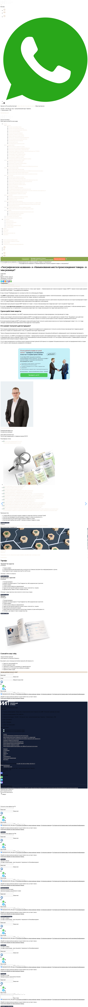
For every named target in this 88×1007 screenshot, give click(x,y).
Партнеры (6, 230)
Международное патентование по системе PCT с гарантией (25, 202)
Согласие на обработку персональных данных (28, 694)
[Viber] (9, 281)
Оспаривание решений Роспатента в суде (20, 189)
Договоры (8, 210)
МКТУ (4, 755)
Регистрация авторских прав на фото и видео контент (23, 174)
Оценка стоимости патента (16, 134)
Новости (5, 231)
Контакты (5, 234)
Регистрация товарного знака (17, 146)
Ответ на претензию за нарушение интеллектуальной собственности (27, 190)
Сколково (30, 525)
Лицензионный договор (15, 215)
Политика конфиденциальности (9, 788)
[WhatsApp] (11, 281)
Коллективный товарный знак (16, 152)
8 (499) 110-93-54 (30, 106)
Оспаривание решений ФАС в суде (18, 192)
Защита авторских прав (12, 168)
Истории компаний (43, 525)
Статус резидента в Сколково (14, 218)
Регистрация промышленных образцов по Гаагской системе (24, 204)
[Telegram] (7, 281)
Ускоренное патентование (16, 140)
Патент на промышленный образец (18, 130)
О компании (6, 219)
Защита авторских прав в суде (17, 183)
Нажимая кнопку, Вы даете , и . (43, 694)
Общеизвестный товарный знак (17, 154)
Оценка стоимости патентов (16, 198)
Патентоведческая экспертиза (17, 178)
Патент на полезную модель (16, 128)
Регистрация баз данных (15, 165)
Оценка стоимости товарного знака (18, 196)
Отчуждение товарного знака (16, 155)
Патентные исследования (16, 133)
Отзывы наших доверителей (13, 225)
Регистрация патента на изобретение (13, 743)
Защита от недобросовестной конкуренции (20, 181)
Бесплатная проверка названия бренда (19, 148)
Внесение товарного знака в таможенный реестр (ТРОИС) (24, 151)
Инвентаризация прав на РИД (16, 136)
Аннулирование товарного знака (17, 193)
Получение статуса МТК (12, 216)
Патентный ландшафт (14, 131)
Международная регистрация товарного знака (18, 207)
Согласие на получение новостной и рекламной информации (68, 694)
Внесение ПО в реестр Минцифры (17, 163)
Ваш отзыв (16, 998)
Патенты (8, 125)
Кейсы (5, 228)
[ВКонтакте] (3, 281)
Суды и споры (9, 175)
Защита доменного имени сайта (17, 184)
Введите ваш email (18, 680)
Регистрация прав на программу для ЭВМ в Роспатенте (23, 166)
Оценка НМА (9, 195)
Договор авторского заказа (16, 213)
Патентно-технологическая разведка (19, 137)
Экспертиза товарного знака (16, 177)
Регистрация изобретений (10, 239)
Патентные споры (13, 186)
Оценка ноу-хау (13, 199)
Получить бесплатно (59, 259)
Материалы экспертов (9, 233)
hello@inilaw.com (5, 113)
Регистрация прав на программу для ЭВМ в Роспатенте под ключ (26, 171)
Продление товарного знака (16, 157)
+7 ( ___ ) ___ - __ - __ (19, 692)
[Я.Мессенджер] (1, 281)
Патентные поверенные (9, 758)
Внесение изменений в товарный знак (19, 149)
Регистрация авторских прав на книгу (19, 172)
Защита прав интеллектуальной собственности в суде (23, 180)
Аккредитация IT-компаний (16, 161)
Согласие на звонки (46, 694)
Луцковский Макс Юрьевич (8, 428)
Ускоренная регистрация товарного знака (20, 158)
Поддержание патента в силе (16, 143)
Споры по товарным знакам (16, 187)
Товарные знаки (10, 145)
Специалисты (9, 224)
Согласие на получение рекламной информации (54, 788)
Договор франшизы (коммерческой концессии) (21, 211)
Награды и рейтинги (11, 222)
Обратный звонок (5, 765)
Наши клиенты (9, 221)
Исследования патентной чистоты (18, 139)
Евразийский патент (14, 205)
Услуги (5, 124)
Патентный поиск (13, 142)
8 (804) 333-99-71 (21, 106)
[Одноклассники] (5, 281)
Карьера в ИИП (10, 227)
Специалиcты (7, 756)
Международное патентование (14, 201)
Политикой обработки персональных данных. (12, 698)
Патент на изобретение (15, 127)
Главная (5, 749)
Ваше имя (15, 677)
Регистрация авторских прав (16, 169)
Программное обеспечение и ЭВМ (15, 160)
